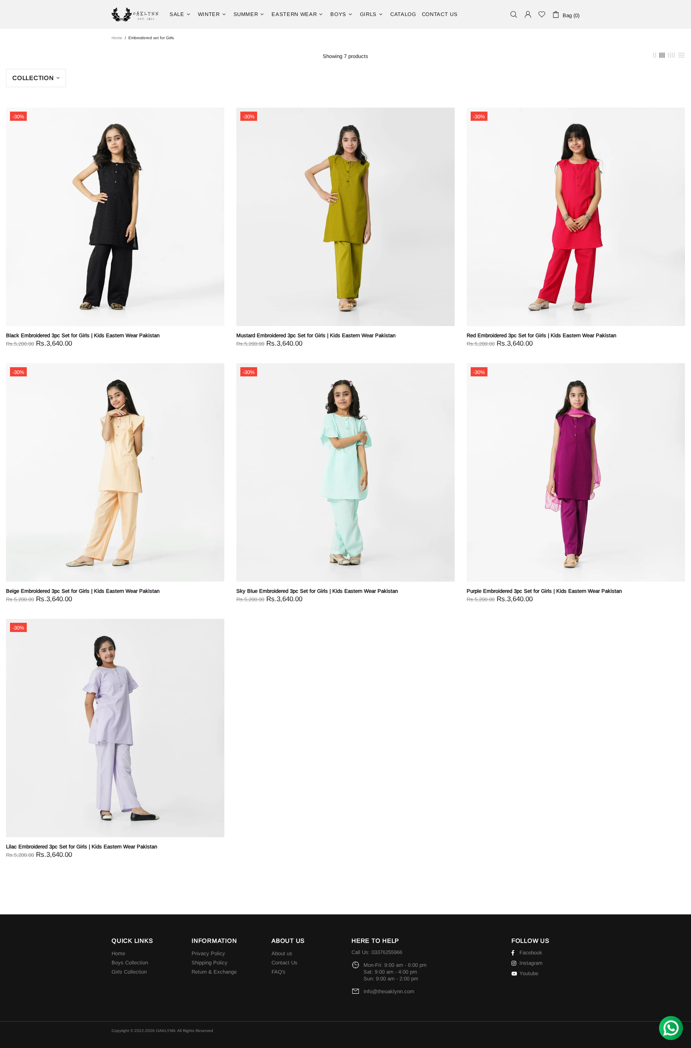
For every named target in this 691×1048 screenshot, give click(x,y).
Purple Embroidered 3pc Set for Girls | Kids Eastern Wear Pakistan (544, 591)
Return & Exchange (214, 972)
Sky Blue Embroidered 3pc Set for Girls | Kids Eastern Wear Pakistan (317, 591)
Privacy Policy (208, 953)
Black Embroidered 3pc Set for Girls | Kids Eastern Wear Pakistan (83, 335)
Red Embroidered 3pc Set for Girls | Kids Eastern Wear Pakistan (541, 335)
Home (117, 38)
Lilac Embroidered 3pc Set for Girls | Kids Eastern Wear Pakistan (81, 847)
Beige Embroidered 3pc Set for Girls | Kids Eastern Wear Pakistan (83, 591)
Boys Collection (130, 963)
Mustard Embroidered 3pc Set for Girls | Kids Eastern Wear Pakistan (315, 335)
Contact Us (285, 963)
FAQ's (279, 972)
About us (282, 953)
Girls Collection (129, 972)
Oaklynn (136, 14)
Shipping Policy (210, 963)
